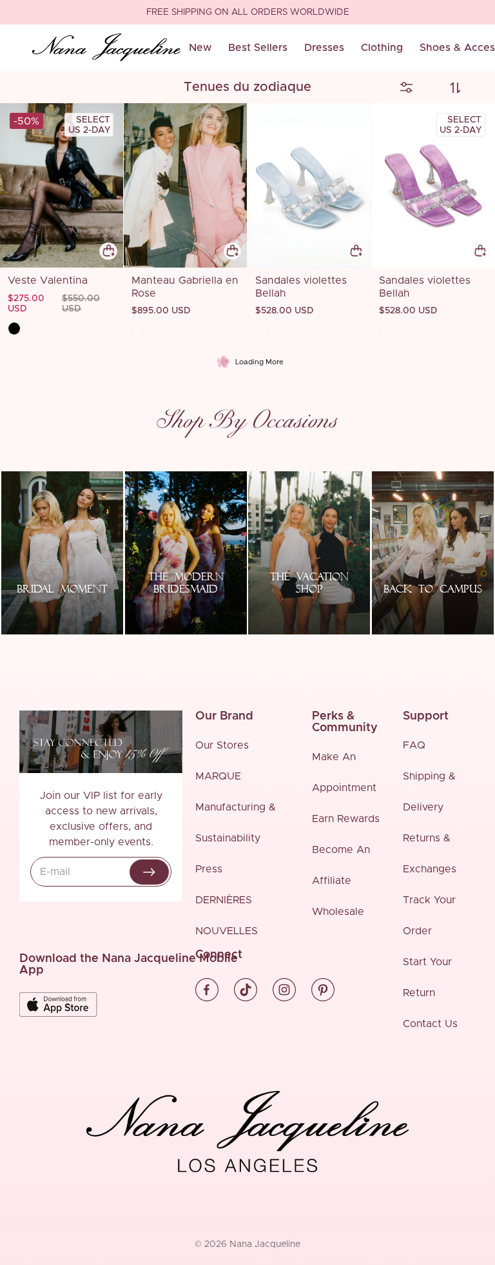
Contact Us (430, 1024)
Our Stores (222, 745)
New (200, 48)
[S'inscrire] (149, 872)
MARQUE (218, 776)
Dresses (324, 48)
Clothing (382, 48)
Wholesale (338, 912)
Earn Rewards (346, 819)
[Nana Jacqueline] (106, 48)
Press (208, 869)
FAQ (414, 745)
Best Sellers (257, 48)
